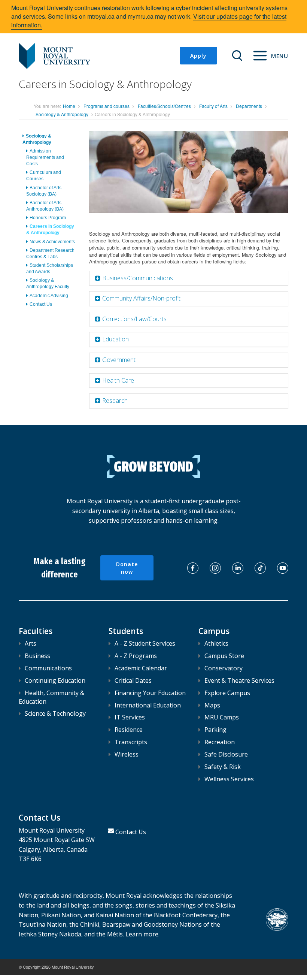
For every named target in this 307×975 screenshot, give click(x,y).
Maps (212, 705)
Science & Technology (55, 713)
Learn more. (142, 934)
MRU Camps (221, 717)
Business (37, 656)
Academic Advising (49, 295)
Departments (249, 106)
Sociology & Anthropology (62, 114)
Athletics (216, 643)
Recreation (219, 742)
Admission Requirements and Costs (45, 157)
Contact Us (41, 304)
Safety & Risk (222, 767)
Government (119, 360)
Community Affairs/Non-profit (141, 298)
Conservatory (223, 668)
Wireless (127, 754)
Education (115, 339)
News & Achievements (52, 241)
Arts (30, 643)
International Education (148, 705)
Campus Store (224, 656)
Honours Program (48, 217)
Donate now (127, 568)
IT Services (130, 717)
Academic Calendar (141, 668)
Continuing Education (55, 680)
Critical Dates (133, 680)
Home (69, 106)
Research (115, 400)
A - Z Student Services (145, 643)
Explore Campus (227, 693)
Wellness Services (229, 779)
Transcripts (131, 742)
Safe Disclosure (226, 754)
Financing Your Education (150, 693)
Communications (48, 668)
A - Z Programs (136, 656)
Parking (215, 729)
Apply (198, 55)
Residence (129, 729)
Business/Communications (137, 278)
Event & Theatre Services (239, 680)
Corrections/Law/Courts (134, 319)
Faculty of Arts (213, 106)
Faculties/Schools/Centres (164, 106)
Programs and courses (106, 106)
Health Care (118, 380)
